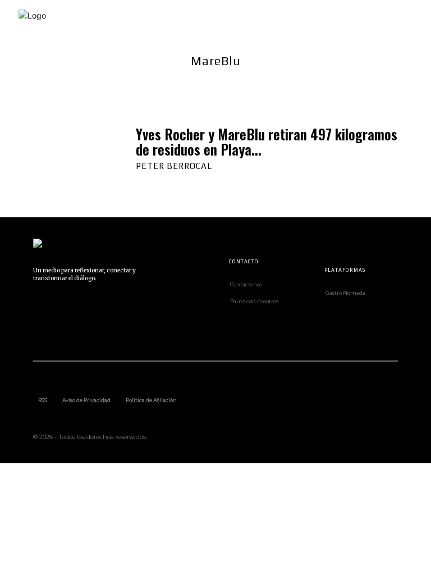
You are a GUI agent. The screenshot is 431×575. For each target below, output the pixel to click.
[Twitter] (38, 334)
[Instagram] (64, 308)
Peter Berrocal (174, 166)
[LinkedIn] (89, 308)
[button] (416, 18)
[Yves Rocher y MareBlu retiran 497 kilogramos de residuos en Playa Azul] (73, 147)
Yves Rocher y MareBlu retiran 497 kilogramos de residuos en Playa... (266, 142)
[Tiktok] (114, 308)
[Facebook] (38, 308)
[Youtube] (64, 334)
